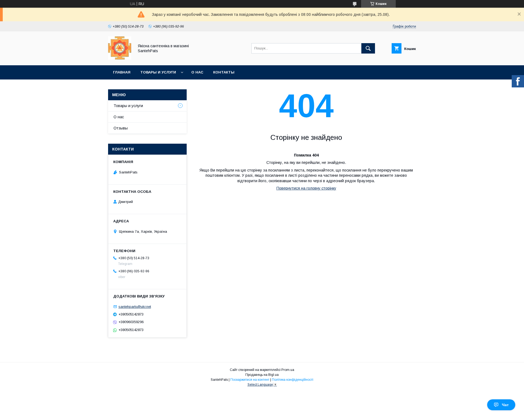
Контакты (223, 72)
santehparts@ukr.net (134, 307)
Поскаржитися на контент (249, 380)
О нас (197, 72)
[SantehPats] (119, 58)
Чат (505, 405)
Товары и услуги (158, 72)
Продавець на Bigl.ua (262, 375)
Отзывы (121, 128)
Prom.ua (287, 370)
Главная (121, 72)
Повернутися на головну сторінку (306, 188)
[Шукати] (368, 48)
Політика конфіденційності (292, 380)
